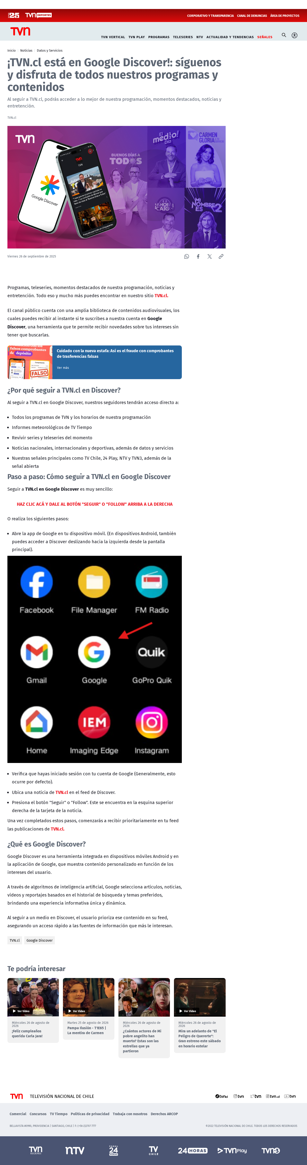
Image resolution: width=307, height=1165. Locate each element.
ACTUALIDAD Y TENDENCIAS (230, 36)
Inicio (11, 50)
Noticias (26, 50)
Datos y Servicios (49, 50)
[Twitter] (209, 256)
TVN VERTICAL (113, 36)
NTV (199, 36)
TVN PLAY (137, 36)
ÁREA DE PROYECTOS (284, 15)
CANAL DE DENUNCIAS (252, 15)
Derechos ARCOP (164, 1114)
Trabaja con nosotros (130, 1114)
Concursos (38, 1114)
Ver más (63, 367)
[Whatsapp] (186, 256)
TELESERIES (183, 36)
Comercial (18, 1114)
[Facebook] (198, 256)
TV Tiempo (58, 1114)
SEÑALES (265, 36)
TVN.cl (15, 940)
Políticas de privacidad (90, 1114)
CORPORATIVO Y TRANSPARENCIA (210, 15)
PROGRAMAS (159, 36)
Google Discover (40, 940)
